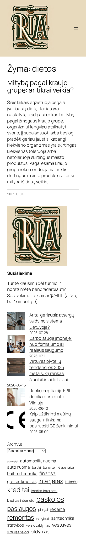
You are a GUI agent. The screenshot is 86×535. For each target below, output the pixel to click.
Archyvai (15, 444)
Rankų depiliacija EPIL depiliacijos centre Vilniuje (50, 397)
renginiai (42, 518)
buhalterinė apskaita (58, 467)
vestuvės (61, 525)
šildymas (40, 531)
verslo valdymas (38, 525)
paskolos (50, 499)
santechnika (62, 518)
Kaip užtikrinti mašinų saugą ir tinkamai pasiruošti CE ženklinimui (53, 420)
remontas (20, 517)
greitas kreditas (21, 481)
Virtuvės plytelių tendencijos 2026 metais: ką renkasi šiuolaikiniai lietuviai (48, 370)
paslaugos (21, 508)
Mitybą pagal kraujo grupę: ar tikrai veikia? (40, 86)
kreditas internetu (20, 500)
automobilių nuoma (38, 461)
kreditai (18, 489)
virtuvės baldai (18, 532)
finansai (47, 473)
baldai (36, 467)
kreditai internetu (44, 491)
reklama (57, 509)
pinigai (43, 509)
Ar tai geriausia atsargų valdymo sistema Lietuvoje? (51, 321)
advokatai (12, 461)
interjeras (50, 481)
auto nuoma (18, 467)
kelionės (71, 481)
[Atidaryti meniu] (76, 28)
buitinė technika (22, 473)
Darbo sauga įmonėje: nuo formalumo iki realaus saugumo (50, 344)
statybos (15, 525)
